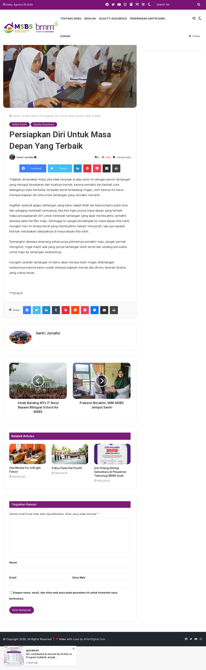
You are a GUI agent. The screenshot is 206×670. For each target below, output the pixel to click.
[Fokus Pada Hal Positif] (70, 454)
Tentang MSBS (70, 18)
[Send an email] (35, 157)
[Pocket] (97, 168)
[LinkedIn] (78, 168)
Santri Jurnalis (24, 157)
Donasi (65, 36)
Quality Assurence (113, 18)
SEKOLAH (90, 18)
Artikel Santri (30, 115)
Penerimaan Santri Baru (147, 18)
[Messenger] (95, 310)
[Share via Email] (107, 168)
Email (12, 577)
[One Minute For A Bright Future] (27, 454)
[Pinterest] (87, 168)
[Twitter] (37, 310)
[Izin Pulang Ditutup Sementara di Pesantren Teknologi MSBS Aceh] (112, 454)
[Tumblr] (56, 310)
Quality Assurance (44, 124)
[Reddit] (75, 310)
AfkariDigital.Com (94, 639)
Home (16, 115)
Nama (13, 562)
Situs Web (78, 577)
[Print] (116, 168)
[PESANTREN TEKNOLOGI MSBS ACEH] (31, 27)
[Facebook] (27, 310)
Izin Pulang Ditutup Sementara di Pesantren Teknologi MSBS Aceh (110, 471)
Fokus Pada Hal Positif (67, 468)
